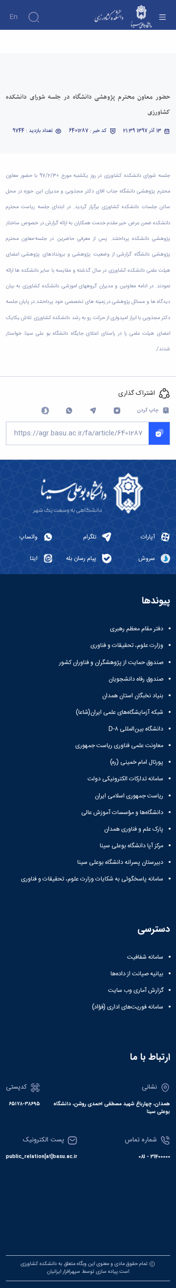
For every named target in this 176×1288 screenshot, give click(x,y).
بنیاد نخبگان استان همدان (132, 696)
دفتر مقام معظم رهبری (136, 629)
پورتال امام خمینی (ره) (136, 762)
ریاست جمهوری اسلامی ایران (129, 796)
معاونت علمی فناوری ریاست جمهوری (119, 746)
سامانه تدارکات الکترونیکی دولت (125, 779)
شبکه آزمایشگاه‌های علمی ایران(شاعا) (119, 712)
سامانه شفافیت (145, 957)
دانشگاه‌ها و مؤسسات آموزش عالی (122, 812)
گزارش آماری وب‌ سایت (135, 990)
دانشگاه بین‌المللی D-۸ (136, 729)
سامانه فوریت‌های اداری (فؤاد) (127, 1007)
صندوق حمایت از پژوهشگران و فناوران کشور (111, 662)
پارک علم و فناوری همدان (133, 829)
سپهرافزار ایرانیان (63, 1271)
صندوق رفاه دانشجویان (136, 679)
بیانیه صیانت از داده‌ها (136, 974)
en (13, 17)
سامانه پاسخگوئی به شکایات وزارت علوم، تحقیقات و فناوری (92, 879)
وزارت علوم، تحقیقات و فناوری (126, 645)
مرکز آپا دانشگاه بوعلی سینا (131, 846)
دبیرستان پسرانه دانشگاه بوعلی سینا (120, 862)
